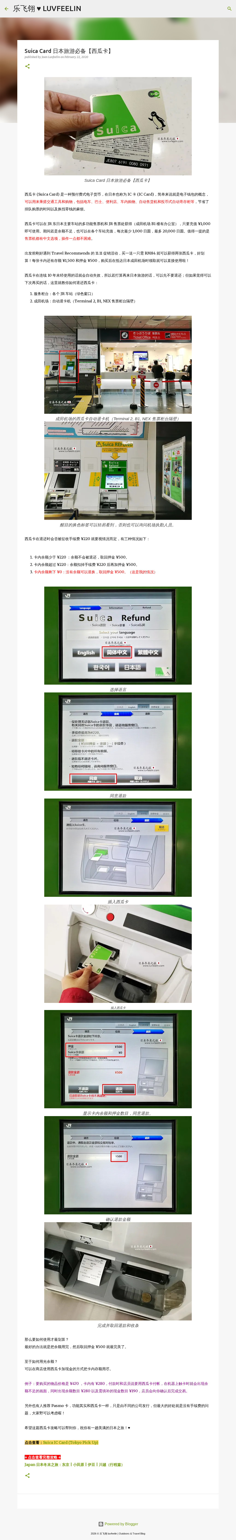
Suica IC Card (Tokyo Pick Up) (70, 1442)
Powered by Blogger (121, 1524)
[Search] (88, 8)
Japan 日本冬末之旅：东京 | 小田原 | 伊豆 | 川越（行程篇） (75, 1464)
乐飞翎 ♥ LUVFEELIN (47, 8)
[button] (27, 67)
